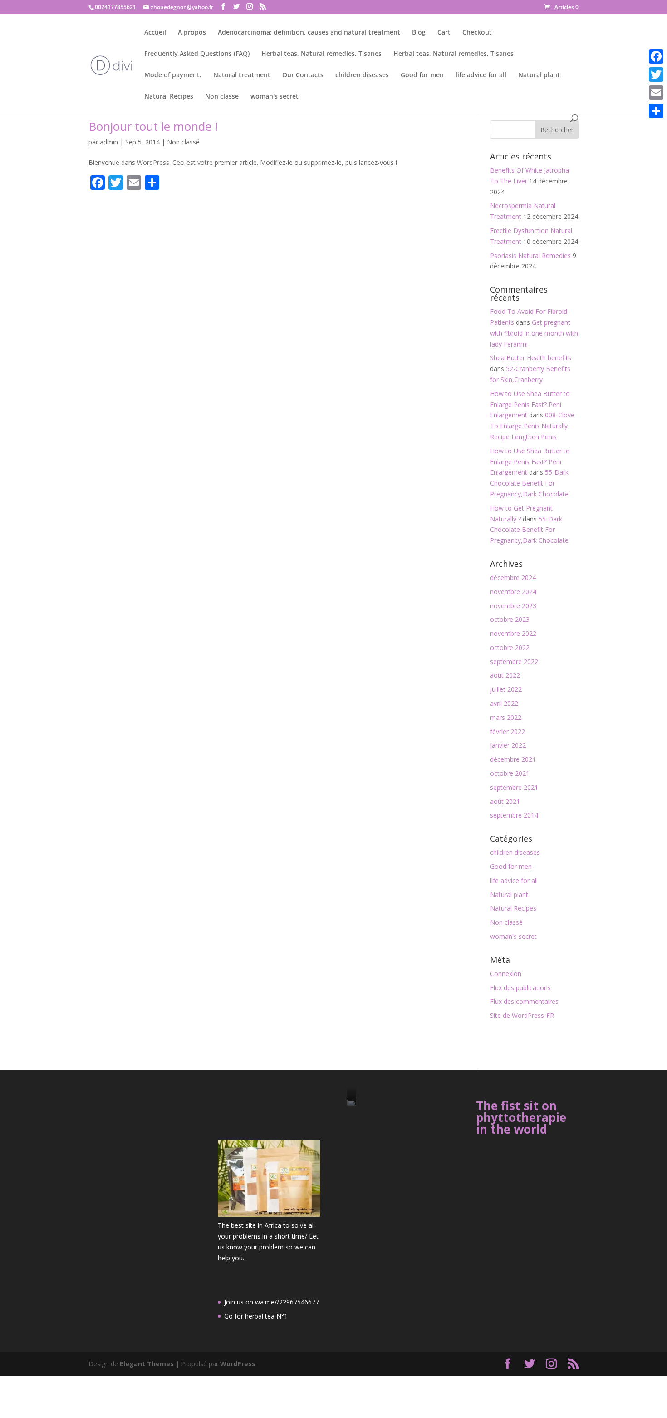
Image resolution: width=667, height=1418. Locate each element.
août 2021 (505, 801)
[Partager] (656, 111)
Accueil (155, 32)
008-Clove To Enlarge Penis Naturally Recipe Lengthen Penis (532, 426)
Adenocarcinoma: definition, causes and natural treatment (309, 32)
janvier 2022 (508, 745)
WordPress (237, 1363)
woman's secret (274, 96)
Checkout (477, 32)
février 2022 (507, 731)
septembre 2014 (514, 815)
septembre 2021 (514, 787)
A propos (192, 32)
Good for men (422, 75)
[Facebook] (656, 56)
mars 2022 (505, 717)
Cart (444, 32)
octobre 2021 (510, 773)
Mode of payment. (172, 75)
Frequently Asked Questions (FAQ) (197, 54)
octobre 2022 (510, 647)
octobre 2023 (510, 619)
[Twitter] (656, 74)
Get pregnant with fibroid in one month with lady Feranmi (534, 333)
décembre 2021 (513, 759)
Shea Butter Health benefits (530, 357)
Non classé (222, 96)
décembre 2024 (513, 577)
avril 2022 (504, 703)
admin (109, 142)
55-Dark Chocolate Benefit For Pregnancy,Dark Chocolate (529, 483)
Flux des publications (520, 987)
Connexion (505, 973)
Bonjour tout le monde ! (153, 126)
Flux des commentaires (524, 1001)
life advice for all (481, 75)
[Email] (656, 93)
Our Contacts (303, 75)
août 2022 (505, 675)
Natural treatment (241, 75)
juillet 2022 (506, 689)
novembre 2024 (513, 591)
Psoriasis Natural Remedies (530, 255)
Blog (419, 32)
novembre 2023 (513, 605)
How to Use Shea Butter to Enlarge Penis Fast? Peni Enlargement (530, 404)
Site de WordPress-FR (522, 1015)
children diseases (362, 75)
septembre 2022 (514, 661)
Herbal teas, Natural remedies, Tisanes (321, 54)
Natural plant (539, 75)
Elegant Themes (147, 1363)
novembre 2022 (513, 633)
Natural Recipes (168, 96)
